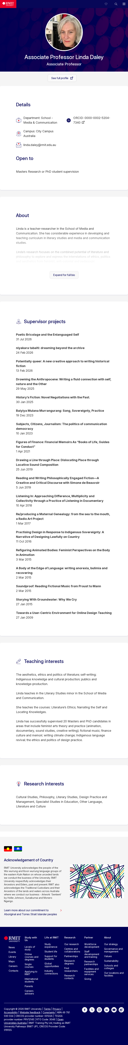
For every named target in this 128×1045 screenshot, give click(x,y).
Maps (12, 961)
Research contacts (69, 977)
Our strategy (111, 944)
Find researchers (71, 969)
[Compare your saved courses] (108, 4)
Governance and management (113, 950)
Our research (71, 944)
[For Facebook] (84, 1009)
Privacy (57, 1008)
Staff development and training (91, 954)
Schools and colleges (111, 967)
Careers (13, 966)
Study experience (50, 945)
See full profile (60, 78)
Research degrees (69, 962)
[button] (116, 4)
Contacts (13, 970)
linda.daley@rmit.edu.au (39, 145)
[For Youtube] (114, 1009)
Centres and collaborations (72, 950)
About (107, 937)
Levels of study (30, 948)
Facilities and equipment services (91, 971)
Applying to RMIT (31, 973)
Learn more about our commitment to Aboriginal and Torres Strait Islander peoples (30, 912)
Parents (29, 986)
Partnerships (71, 956)
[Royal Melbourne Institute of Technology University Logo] (8, 4)
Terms (47, 1008)
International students (31, 980)
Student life (50, 951)
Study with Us (31, 939)
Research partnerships (91, 963)
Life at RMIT (51, 937)
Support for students (50, 957)
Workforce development (91, 945)
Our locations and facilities (114, 974)
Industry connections (51, 972)
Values (108, 956)
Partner (88, 937)
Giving (87, 978)
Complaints (49, 1012)
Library (12, 956)
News (12, 947)
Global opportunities (51, 965)
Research (70, 937)
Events (12, 952)
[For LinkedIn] (106, 1009)
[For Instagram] (99, 1009)
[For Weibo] (121, 1009)
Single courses (29, 965)
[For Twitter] (92, 1009)
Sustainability (111, 960)
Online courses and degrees (31, 957)
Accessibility (11, 1012)
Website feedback (30, 1012)
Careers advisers (29, 992)
